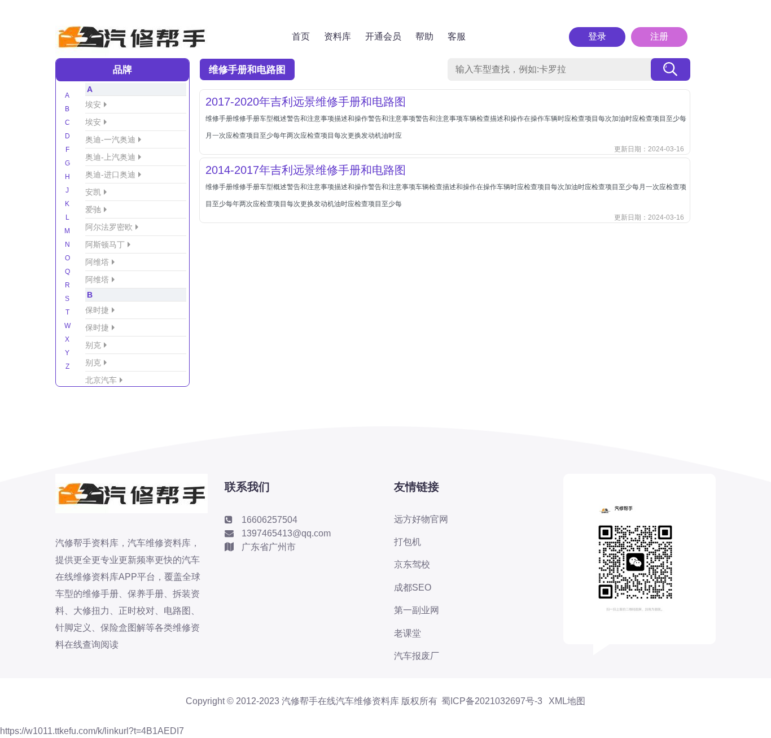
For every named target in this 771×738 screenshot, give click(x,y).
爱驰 (93, 209)
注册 (659, 36)
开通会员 (383, 36)
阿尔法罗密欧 (109, 227)
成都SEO (412, 587)
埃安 (93, 104)
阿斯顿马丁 (105, 244)
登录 (597, 36)
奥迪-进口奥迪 (110, 174)
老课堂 (407, 633)
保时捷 (97, 310)
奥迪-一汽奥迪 (110, 139)
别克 (93, 345)
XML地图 (567, 701)
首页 (301, 36)
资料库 (337, 36)
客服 (457, 36)
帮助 (424, 36)
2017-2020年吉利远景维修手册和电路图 (305, 101)
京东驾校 (412, 564)
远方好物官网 (421, 519)
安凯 (93, 191)
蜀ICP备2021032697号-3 (491, 701)
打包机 (407, 542)
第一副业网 (416, 610)
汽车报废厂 (416, 656)
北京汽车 (101, 380)
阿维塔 (97, 262)
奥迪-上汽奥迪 (110, 156)
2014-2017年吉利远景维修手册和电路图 (305, 170)
